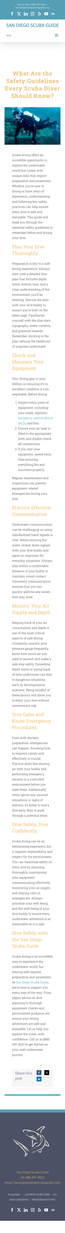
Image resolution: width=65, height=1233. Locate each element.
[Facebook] (39, 1072)
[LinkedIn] (39, 1079)
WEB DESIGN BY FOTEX (43, 1199)
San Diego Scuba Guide (32, 982)
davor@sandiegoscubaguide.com (32, 7)
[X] (47, 1072)
